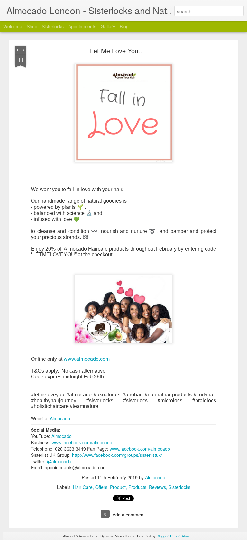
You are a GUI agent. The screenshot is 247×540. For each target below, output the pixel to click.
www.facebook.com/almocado (82, 442)
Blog (124, 26)
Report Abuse (181, 535)
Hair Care (83, 487)
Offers (101, 487)
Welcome (12, 26)
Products (137, 487)
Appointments (82, 26)
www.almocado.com (86, 358)
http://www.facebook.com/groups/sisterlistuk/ (117, 455)
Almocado (60, 418)
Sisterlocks (53, 26)
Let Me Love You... (117, 50)
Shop (32, 26)
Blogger (162, 535)
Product (118, 487)
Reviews (157, 487)
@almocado (59, 461)
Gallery (108, 26)
